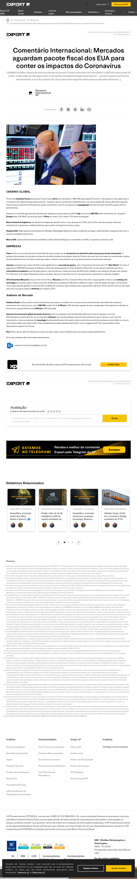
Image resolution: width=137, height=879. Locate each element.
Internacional (19, 20)
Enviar (115, 418)
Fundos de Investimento (17, 772)
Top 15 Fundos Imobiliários (51, 747)
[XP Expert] (18, 4)
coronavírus (83, 205)
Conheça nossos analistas (115, 746)
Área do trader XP (79, 778)
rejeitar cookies (90, 868)
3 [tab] (72, 542)
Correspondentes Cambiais (50, 858)
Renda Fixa (11, 778)
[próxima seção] (79, 542)
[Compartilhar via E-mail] (89, 109)
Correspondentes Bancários (74, 858)
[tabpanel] (21, 510)
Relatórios (34, 20)
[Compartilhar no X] (68, 109)
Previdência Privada (16, 784)
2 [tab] (68, 542)
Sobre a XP (76, 747)
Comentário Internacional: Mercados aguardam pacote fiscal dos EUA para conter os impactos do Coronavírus (57, 23)
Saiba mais (37, 872)
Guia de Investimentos (17, 753)
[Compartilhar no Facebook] (61, 109)
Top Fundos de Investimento (51, 766)
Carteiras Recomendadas (50, 753)
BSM (23, 856)
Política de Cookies (80, 766)
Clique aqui (113, 365)
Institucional (77, 753)
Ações (9, 759)
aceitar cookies (119, 868)
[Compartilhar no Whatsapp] (75, 109)
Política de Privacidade (82, 759)
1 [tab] (64, 542)
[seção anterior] (58, 542)
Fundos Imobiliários (15, 747)
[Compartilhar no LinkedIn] (82, 109)
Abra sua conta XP (121, 4)
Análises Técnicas (15, 766)
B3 (13, 856)
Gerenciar (22, 872)
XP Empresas (77, 772)
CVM (33, 856)
